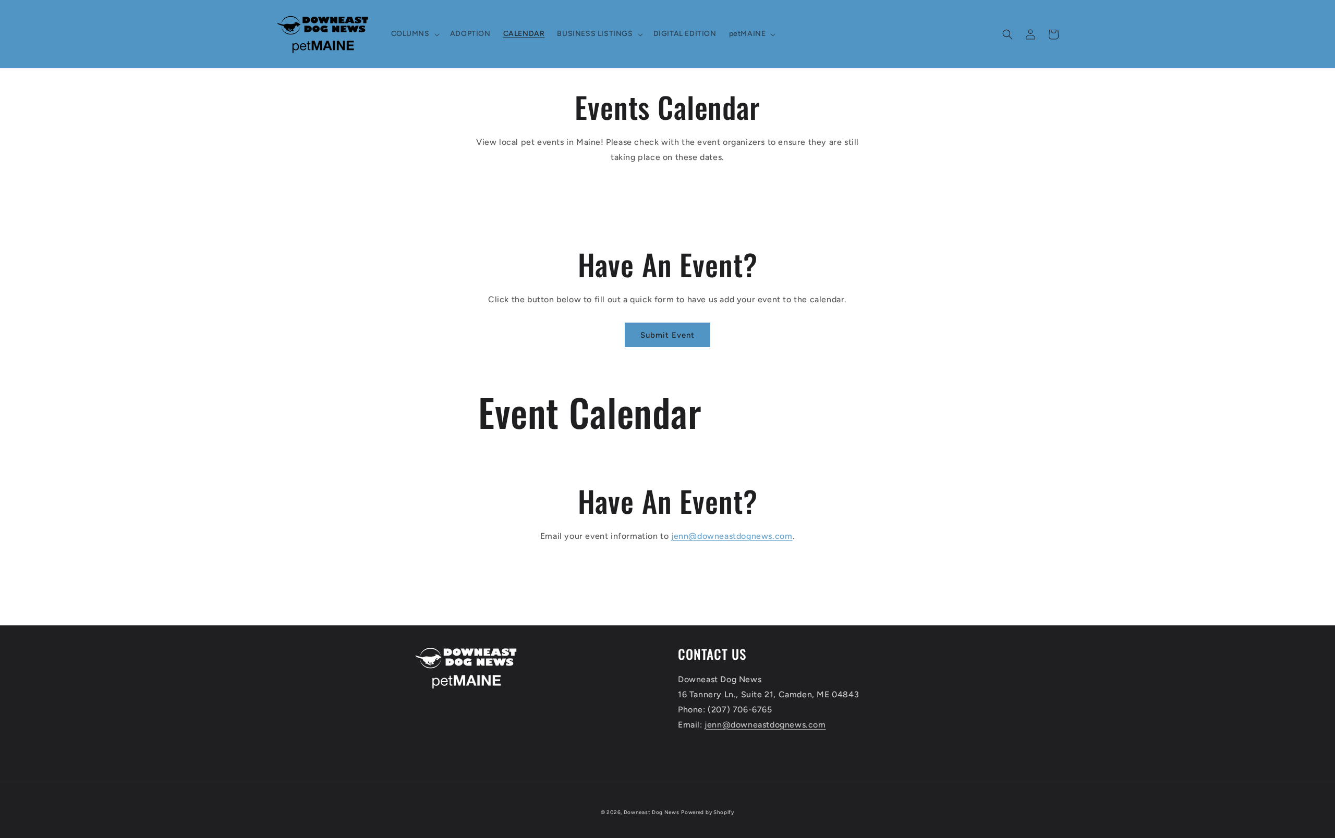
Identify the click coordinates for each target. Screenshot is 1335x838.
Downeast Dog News (651, 812)
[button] (414, 34)
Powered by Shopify (707, 812)
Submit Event (667, 335)
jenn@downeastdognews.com (731, 536)
